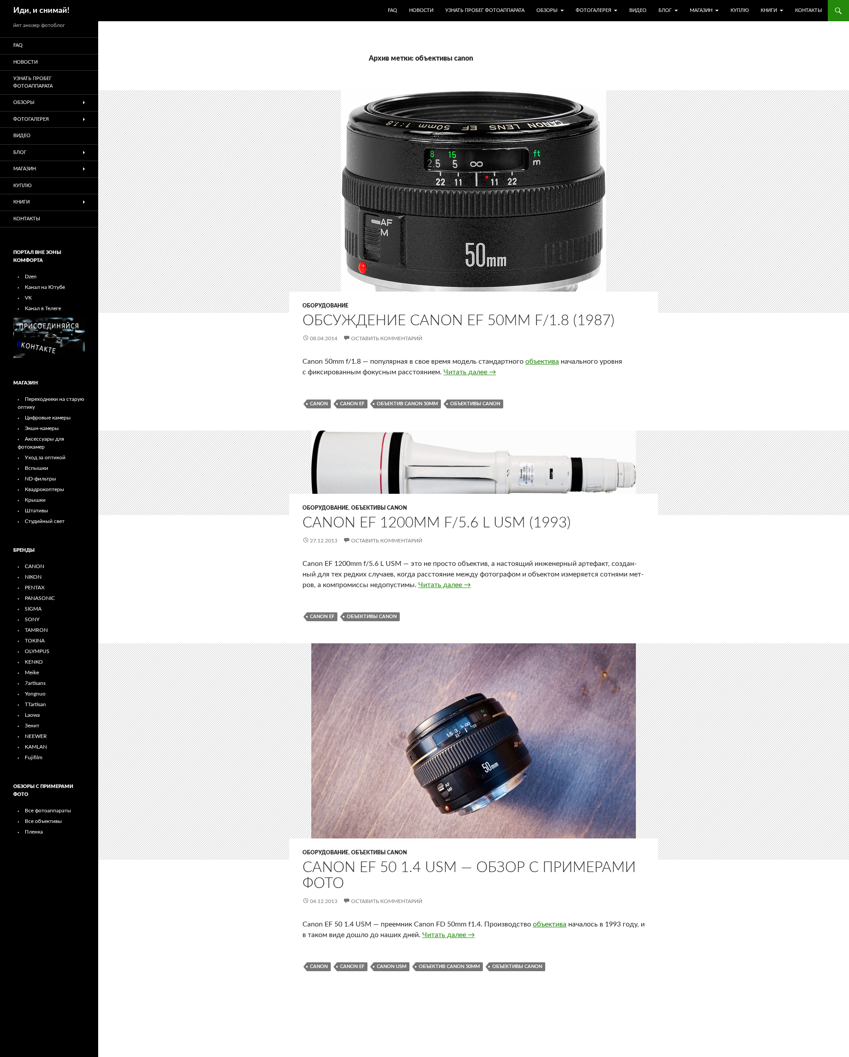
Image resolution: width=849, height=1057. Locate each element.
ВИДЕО (637, 10)
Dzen (31, 276)
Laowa (32, 715)
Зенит (32, 725)
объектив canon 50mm (407, 403)
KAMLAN (36, 747)
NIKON (33, 577)
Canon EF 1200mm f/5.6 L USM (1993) (436, 522)
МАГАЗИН (701, 10)
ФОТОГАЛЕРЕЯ (593, 10)
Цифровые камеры (48, 417)
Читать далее (470, 372)
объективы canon (475, 403)
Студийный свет (45, 521)
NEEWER (36, 736)
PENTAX (35, 587)
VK (28, 297)
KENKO (34, 662)
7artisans (35, 683)
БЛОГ (665, 10)
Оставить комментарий (386, 338)
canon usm (391, 966)
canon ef (352, 403)
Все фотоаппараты (48, 810)
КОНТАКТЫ (808, 10)
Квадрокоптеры (44, 489)
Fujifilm (33, 757)
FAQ (392, 10)
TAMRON (36, 630)
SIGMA (33, 608)
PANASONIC (40, 598)
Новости (421, 10)
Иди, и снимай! (41, 11)
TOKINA (35, 640)
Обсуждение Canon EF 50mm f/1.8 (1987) (458, 320)
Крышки (35, 500)
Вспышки (36, 468)
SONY (32, 619)
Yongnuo (35, 693)
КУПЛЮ (739, 10)
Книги (769, 10)
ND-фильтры (40, 478)
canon (319, 403)
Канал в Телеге (43, 308)
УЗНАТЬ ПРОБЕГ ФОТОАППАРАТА (484, 10)
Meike (32, 672)
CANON (34, 566)
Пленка (34, 831)
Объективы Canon (379, 508)
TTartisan (35, 704)
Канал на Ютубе (45, 287)
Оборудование (325, 305)
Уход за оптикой (45, 457)
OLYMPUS (37, 651)
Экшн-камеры (42, 428)
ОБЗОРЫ (547, 10)
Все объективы (43, 821)
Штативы (36, 510)
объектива (542, 361)
